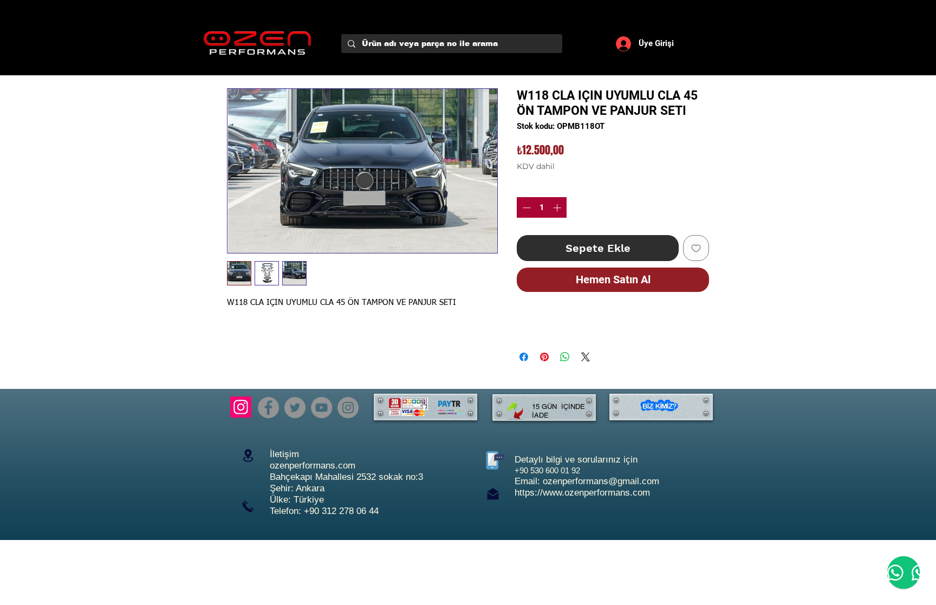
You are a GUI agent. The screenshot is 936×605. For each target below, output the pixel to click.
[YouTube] (321, 407)
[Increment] (558, 208)
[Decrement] (525, 208)
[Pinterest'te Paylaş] (544, 356)
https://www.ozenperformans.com (582, 492)
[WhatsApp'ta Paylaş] (564, 356)
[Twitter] (295, 407)
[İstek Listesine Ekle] (696, 248)
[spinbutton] (542, 208)
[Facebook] (268, 407)
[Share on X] (585, 356)
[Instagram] (240, 407)
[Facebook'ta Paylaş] (523, 356)
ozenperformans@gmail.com (601, 481)
